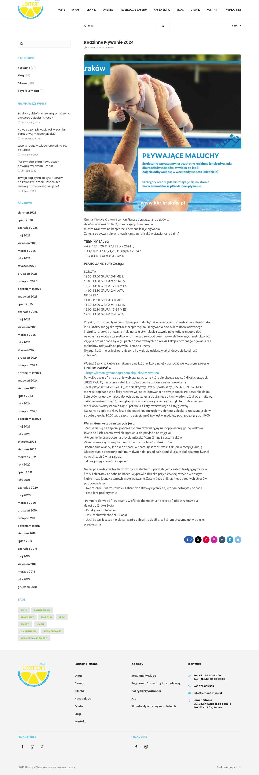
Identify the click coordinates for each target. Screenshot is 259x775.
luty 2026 (24, 258)
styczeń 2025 (27, 350)
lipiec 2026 (25, 220)
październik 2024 (30, 373)
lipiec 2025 (25, 304)
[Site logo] (30, 9)
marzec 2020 (27, 503)
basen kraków (42, 610)
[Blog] (162, 25)
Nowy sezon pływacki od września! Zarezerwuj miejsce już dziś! (42, 131)
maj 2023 (24, 426)
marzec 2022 (27, 457)
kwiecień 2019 (27, 564)
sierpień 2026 (27, 213)
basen (23, 610)
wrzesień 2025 (28, 296)
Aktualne (24, 68)
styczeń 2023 (27, 442)
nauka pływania (52, 631)
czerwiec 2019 (27, 549)
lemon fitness (28, 631)
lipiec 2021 (25, 472)
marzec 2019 (26, 572)
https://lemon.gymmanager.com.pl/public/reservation (122, 373)
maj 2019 (24, 556)
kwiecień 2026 (27, 243)
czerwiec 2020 (28, 488)
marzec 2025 (27, 335)
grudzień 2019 (27, 510)
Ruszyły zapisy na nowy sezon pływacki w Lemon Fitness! (38, 164)
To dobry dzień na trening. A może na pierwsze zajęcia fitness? (44, 115)
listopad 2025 (27, 281)
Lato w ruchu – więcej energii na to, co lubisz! (42, 148)
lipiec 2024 (25, 396)
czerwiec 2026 (28, 228)
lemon (40, 624)
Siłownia (23, 83)
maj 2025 (24, 319)
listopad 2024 (27, 365)
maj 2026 (24, 235)
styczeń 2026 (27, 266)
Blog (21, 75)
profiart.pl (234, 767)
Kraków (25, 624)
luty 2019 (24, 579)
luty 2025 (24, 342)
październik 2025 (29, 289)
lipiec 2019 (25, 541)
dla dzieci (46, 617)
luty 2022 (24, 464)
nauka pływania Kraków (34, 638)
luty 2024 (24, 403)
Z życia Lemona (28, 91)
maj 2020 (24, 495)
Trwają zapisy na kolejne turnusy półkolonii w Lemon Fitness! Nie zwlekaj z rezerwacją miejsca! (40, 182)
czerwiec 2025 (28, 312)
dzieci (62, 617)
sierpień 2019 (27, 533)
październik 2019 (29, 526)
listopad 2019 (27, 518)
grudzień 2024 (28, 358)
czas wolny (27, 617)
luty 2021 (24, 480)
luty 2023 (24, 434)
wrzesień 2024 (28, 380)
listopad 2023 (27, 411)
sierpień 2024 (27, 388)
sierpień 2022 (27, 449)
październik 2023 (29, 419)
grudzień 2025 (28, 274)
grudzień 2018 (27, 587)
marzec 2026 (27, 251)
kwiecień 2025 (27, 327)
